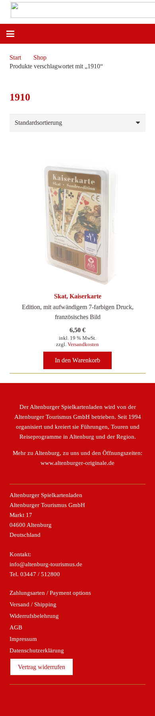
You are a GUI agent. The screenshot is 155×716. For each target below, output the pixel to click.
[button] (10, 34)
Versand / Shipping (33, 604)
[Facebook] (52, 698)
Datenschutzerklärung (37, 650)
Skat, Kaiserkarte (77, 296)
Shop (39, 57)
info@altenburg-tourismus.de (46, 564)
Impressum (23, 639)
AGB (16, 627)
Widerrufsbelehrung (34, 616)
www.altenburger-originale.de (77, 463)
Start (15, 57)
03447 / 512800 (40, 574)
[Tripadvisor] (86, 698)
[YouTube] (103, 698)
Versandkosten (83, 344)
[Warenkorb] (145, 34)
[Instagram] (69, 698)
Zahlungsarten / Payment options (50, 593)
